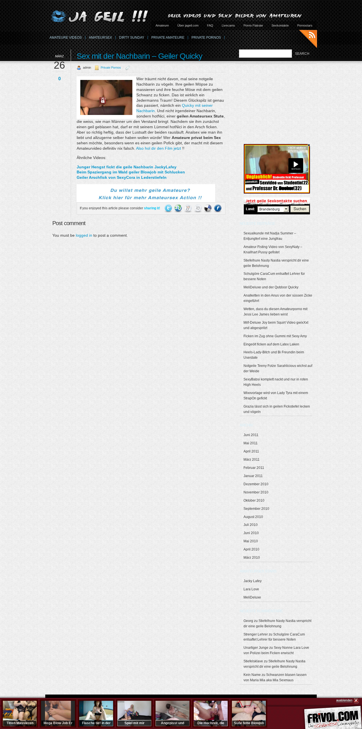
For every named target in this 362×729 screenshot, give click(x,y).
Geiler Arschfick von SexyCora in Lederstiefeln (122, 177)
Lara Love (251, 589)
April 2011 (251, 451)
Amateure (162, 25)
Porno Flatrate (253, 25)
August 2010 (253, 517)
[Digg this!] (198, 208)
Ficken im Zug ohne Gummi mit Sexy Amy (275, 336)
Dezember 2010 (256, 484)
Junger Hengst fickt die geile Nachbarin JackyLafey (126, 167)
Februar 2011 (254, 468)
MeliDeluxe (252, 597)
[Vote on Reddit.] (188, 208)
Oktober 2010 (254, 500)
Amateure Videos (65, 37)
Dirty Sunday (131, 37)
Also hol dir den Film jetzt (158, 148)
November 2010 (256, 492)
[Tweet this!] (169, 208)
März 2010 (252, 558)
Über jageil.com (188, 25)
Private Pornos (206, 37)
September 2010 (256, 509)
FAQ (210, 25)
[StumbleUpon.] (179, 208)
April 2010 (251, 549)
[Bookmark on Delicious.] (208, 208)
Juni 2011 (251, 435)
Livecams (228, 25)
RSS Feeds (308, 40)
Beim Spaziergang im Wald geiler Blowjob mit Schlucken (131, 172)
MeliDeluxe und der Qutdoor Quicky (271, 287)
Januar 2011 (253, 476)
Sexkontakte (280, 25)
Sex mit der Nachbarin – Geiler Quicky (139, 56)
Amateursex (100, 37)
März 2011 (252, 460)
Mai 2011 (251, 443)
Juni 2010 (251, 533)
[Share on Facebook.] (217, 208)
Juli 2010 (251, 525)
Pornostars (305, 25)
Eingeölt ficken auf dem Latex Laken (271, 344)
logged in (84, 235)
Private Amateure (167, 37)
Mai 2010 (251, 541)
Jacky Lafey (253, 581)
